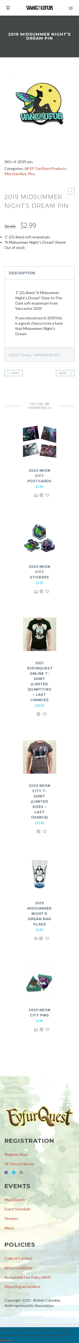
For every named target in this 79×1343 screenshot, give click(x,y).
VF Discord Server (19, 1164)
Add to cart (35, 938)
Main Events (14, 1199)
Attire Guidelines (18, 1267)
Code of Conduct (18, 1258)
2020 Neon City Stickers (39, 572)
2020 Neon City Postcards (39, 476)
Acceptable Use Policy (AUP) (27, 1277)
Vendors (11, 1218)
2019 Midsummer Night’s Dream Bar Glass (39, 913)
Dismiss (6, 1340)
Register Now (15, 1154)
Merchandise (15, 173)
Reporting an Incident (22, 1286)
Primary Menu (71, 8)
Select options (36, 495)
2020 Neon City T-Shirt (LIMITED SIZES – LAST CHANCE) (39, 801)
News (9, 1228)
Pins (31, 173)
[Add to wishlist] (47, 495)
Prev (15, 373)
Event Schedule (17, 1209)
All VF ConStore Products (45, 168)
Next (63, 373)
